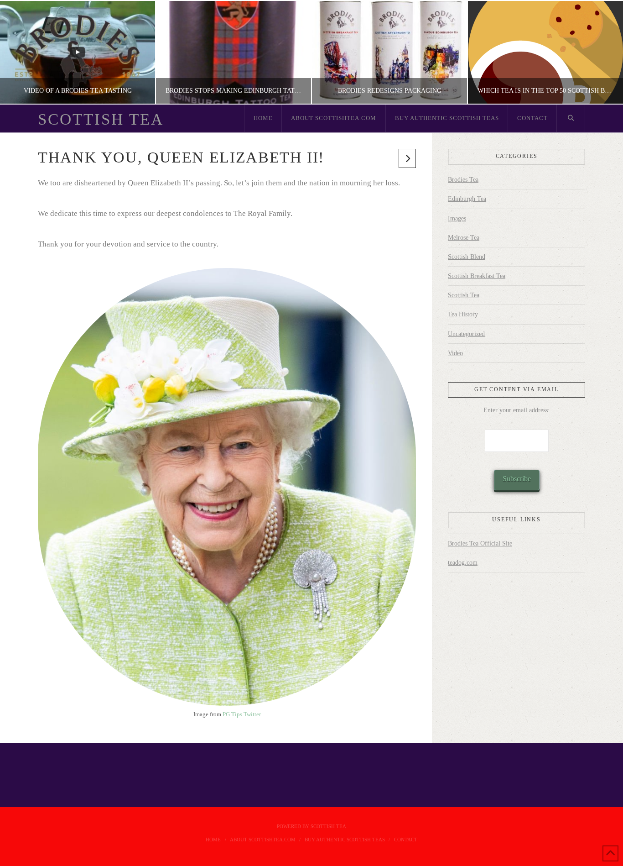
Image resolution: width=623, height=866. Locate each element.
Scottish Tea (101, 119)
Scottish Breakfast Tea (476, 276)
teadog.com (463, 562)
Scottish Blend (466, 256)
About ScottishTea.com (263, 839)
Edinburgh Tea (467, 198)
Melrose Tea (463, 237)
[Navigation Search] (571, 118)
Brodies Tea (463, 179)
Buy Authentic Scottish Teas (345, 839)
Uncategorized (466, 334)
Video (455, 353)
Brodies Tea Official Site (480, 543)
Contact (405, 839)
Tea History (463, 314)
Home (213, 839)
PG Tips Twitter (242, 714)
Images (457, 218)
